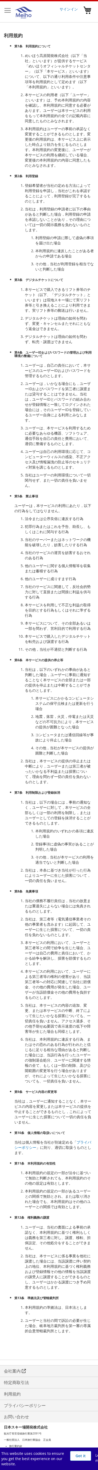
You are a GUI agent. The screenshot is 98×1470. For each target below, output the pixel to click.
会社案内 (13, 1371)
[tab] (51, 1446)
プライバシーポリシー (25, 1405)
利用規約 (12, 1394)
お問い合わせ (16, 1417)
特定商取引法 (16, 1382)
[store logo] (23, 12)
